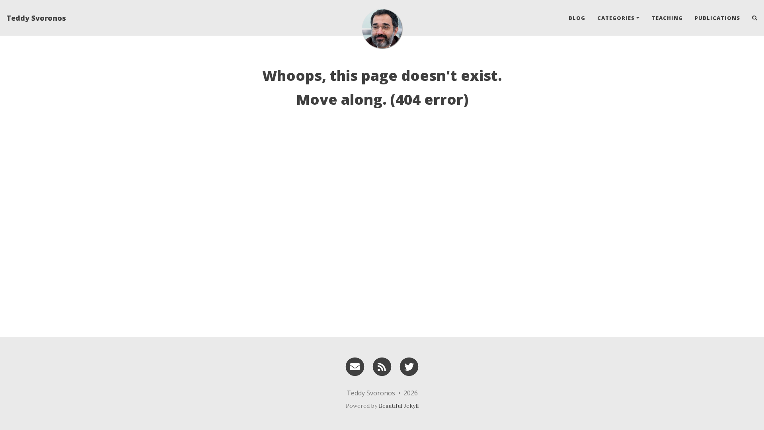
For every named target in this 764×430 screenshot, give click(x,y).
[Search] (752, 18)
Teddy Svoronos (36, 18)
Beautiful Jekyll (399, 405)
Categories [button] (616, 18)
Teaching (667, 18)
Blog (577, 18)
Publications (717, 18)
